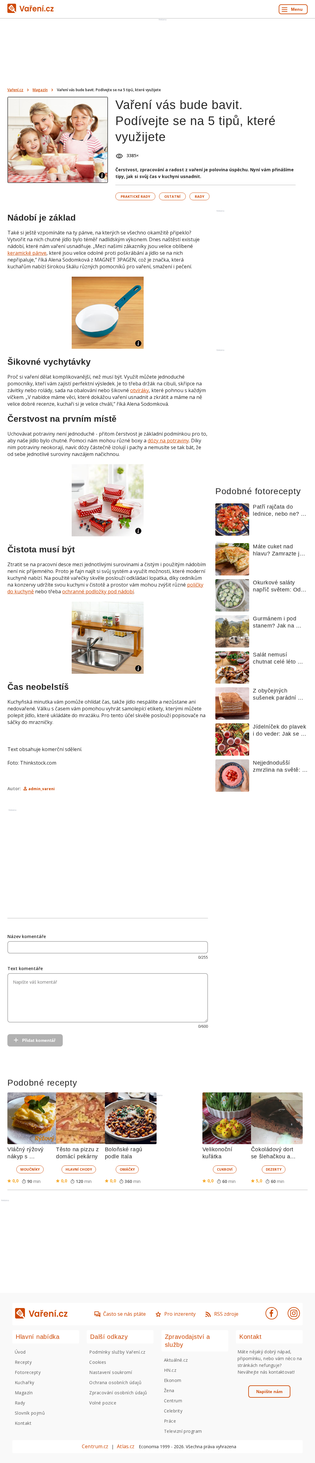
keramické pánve (26, 253)
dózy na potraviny (168, 440)
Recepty (23, 1362)
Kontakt (23, 1423)
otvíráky (139, 390)
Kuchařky (24, 1382)
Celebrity (173, 1411)
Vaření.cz (15, 89)
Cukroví (225, 1169)
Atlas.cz (125, 1446)
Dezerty (273, 1169)
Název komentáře (26, 936)
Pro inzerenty (180, 1314)
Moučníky (30, 1169)
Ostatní (172, 196)
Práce (170, 1421)
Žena (169, 1390)
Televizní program (183, 1431)
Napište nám (269, 1391)
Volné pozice (102, 1403)
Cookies (97, 1362)
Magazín (40, 89)
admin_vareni (41, 788)
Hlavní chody (79, 1169)
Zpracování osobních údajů (118, 1393)
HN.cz (170, 1370)
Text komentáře (25, 968)
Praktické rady (135, 196)
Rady (199, 196)
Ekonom (172, 1380)
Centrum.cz (95, 1446)
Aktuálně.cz (176, 1360)
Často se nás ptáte (124, 1314)
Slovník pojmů (30, 1413)
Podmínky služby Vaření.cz (117, 1352)
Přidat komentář (38, 1040)
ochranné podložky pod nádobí (98, 591)
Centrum (173, 1401)
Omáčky (127, 1169)
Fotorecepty (28, 1372)
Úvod (20, 1352)
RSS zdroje (226, 1314)
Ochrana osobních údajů (115, 1382)
